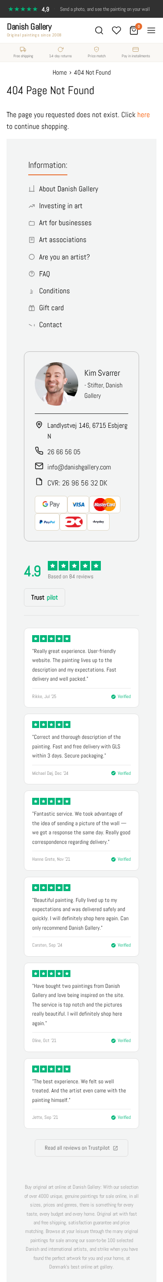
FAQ (44, 274)
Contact (50, 324)
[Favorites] (116, 30)
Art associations (62, 239)
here (143, 114)
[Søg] (99, 30)
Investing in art (61, 205)
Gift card (51, 307)
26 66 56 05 (63, 451)
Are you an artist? (64, 257)
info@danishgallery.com (79, 467)
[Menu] (151, 30)
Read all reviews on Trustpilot (77, 1147)
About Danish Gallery (68, 188)
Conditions (54, 290)
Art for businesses (65, 222)
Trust (44, 597)
